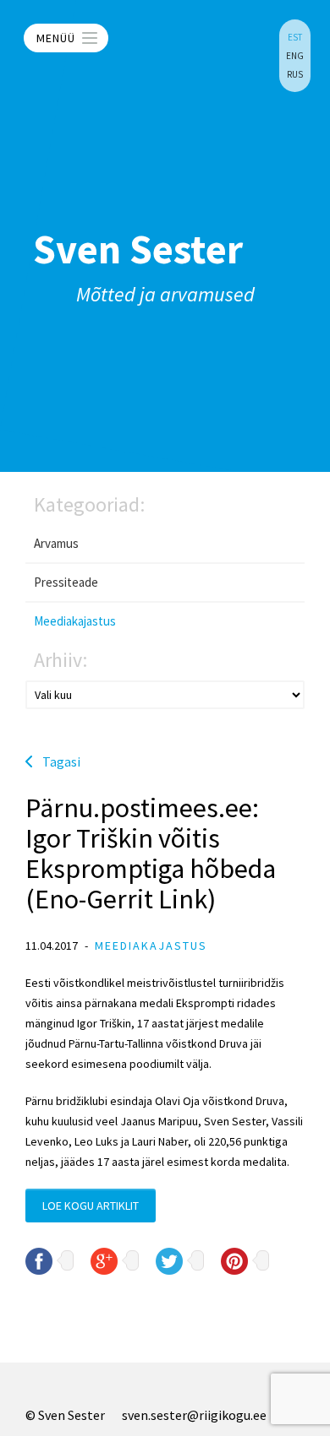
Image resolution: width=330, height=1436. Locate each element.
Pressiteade (66, 582)
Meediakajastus (75, 621)
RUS (295, 74)
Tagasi (61, 761)
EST (295, 37)
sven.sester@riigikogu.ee (194, 1414)
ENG (295, 56)
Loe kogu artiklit (90, 1205)
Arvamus (56, 543)
